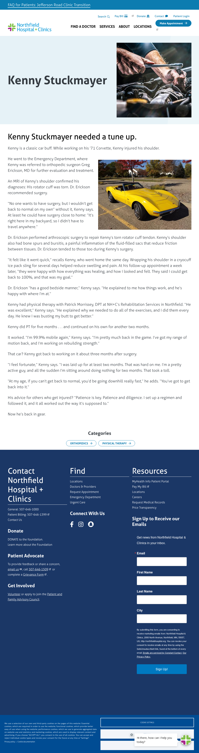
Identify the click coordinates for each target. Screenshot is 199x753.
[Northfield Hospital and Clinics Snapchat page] (93, 525)
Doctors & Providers (83, 487)
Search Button (108, 16)
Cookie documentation (26, 742)
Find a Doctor (83, 26)
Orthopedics (79, 443)
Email (141, 553)
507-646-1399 (37, 514)
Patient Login (181, 16)
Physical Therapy (114, 443)
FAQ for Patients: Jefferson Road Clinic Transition (49, 4)
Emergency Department (85, 497)
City (140, 610)
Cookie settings (147, 722)
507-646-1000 (29, 509)
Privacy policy (9, 742)
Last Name (145, 591)
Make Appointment (171, 23)
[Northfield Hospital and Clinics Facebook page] (74, 525)
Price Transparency (144, 507)
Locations (143, 26)
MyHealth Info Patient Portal (150, 481)
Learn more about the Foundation (30, 545)
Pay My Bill (139, 487)
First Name (145, 572)
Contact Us (15, 520)
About (124, 26)
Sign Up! (162, 669)
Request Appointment (84, 492)
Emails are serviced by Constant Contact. (162, 652)
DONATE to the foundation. (25, 539)
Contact (159, 16)
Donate (141, 16)
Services (107, 26)
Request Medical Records (148, 502)
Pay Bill (119, 16)
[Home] (29, 26)
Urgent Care (77, 502)
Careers (137, 497)
